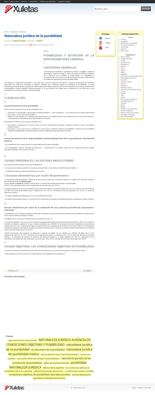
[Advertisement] (77, 22)
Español (123, 93)
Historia (123, 61)
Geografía (124, 74)
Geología (123, 103)
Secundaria (124, 41)
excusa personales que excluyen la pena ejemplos (38, 358)
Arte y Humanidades (127, 116)
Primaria (123, 39)
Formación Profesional (128, 45)
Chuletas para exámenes (48, 1)
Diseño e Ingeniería (127, 111)
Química (123, 70)
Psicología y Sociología (128, 115)
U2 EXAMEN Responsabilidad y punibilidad (79, 371)
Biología (123, 66)
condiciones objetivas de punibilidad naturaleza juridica (39, 374)
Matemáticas (125, 64)
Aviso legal (147, 388)
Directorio (24, 1)
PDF (107, 47)
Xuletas (134, 388)
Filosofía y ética (125, 63)
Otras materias (125, 57)
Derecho (22, 32)
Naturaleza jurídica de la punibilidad (33, 35)
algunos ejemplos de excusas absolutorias (23, 340)
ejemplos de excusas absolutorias (48, 371)
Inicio (6, 1)
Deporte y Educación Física (129, 109)
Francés (123, 91)
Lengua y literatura (127, 59)
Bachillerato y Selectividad (129, 43)
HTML (107, 43)
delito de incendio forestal (56, 362)
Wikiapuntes (77, 388)
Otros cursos (125, 51)
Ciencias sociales (126, 82)
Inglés (122, 72)
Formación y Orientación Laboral (131, 90)
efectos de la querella (53, 367)
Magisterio (124, 86)
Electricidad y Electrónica (128, 78)
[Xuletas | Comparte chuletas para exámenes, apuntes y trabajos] (21, 14)
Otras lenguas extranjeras (129, 99)
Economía (124, 80)
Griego (123, 97)
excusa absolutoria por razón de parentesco (60, 354)
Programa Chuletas (64, 1)
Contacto (140, 388)
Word (107, 38)
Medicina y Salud (126, 88)
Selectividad (33, 1)
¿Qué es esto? (14, 1)
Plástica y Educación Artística (130, 113)
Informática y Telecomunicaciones (131, 76)
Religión (123, 107)
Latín (122, 95)
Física (122, 68)
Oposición (124, 49)
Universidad (124, 47)
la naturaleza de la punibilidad (48, 349)
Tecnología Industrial (127, 101)
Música (123, 105)
